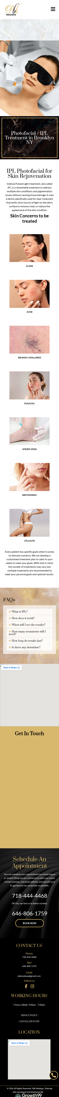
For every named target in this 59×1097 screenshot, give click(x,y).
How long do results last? (27, 641)
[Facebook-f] (26, 986)
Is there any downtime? (26, 647)
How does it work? (23, 618)
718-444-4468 (29, 895)
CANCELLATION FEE (29, 1021)
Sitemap (48, 1088)
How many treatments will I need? (27, 633)
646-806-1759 (29, 966)
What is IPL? (19, 612)
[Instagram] (32, 986)
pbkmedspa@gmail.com (29, 976)
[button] (29, 612)
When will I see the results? (28, 625)
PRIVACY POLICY (29, 1015)
